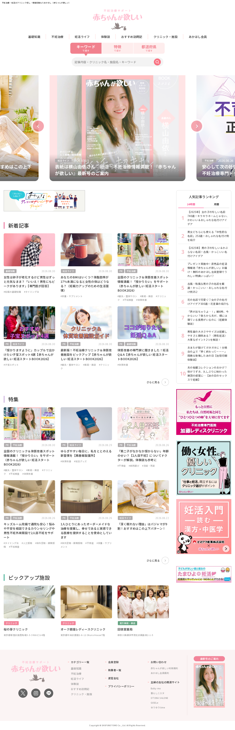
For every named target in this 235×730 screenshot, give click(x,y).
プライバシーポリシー (121, 686)
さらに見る (153, 382)
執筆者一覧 (114, 670)
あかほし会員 (198, 36)
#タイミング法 (31, 291)
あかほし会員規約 (160, 672)
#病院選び (134, 465)
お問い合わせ (159, 662)
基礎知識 (34, 36)
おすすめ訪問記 (131, 36)
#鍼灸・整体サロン (127, 296)
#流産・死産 (148, 465)
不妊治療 (57, 36)
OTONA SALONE (159, 697)
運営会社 (113, 678)
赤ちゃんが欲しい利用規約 (164, 668)
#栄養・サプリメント (71, 296)
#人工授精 (27, 543)
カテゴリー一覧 (80, 662)
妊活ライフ (82, 36)
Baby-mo (156, 688)
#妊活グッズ (80, 461)
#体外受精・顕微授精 (71, 543)
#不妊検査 (128, 299)
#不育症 (122, 465)
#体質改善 (141, 299)
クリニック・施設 (165, 36)
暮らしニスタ (157, 693)
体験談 (105, 36)
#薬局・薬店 (146, 296)
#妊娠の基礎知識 (12, 291)
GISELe (154, 702)
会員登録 (113, 662)
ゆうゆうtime (158, 707)
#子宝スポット (11, 364)
